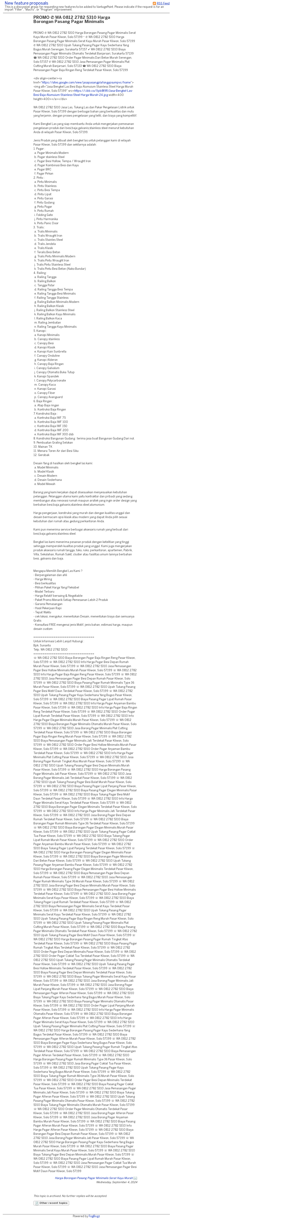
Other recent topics (53, 1203)
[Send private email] (135, 1178)
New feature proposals (26, 4)
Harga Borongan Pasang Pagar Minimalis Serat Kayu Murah (94, 1178)
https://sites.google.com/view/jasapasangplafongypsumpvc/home (86, 82)
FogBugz (94, 1216)
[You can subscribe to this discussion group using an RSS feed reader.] (154, 3)
